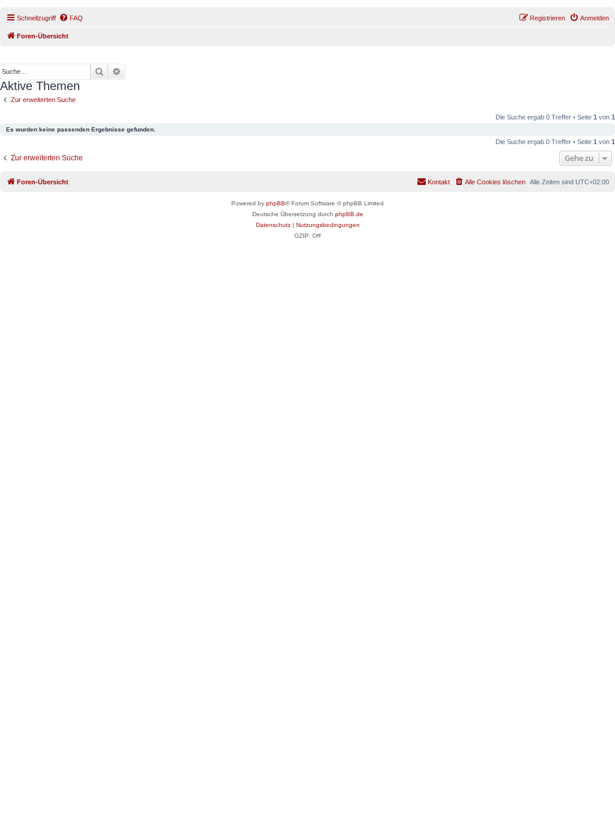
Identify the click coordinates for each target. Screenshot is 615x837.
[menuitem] (71, 18)
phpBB (275, 203)
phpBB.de (349, 214)
